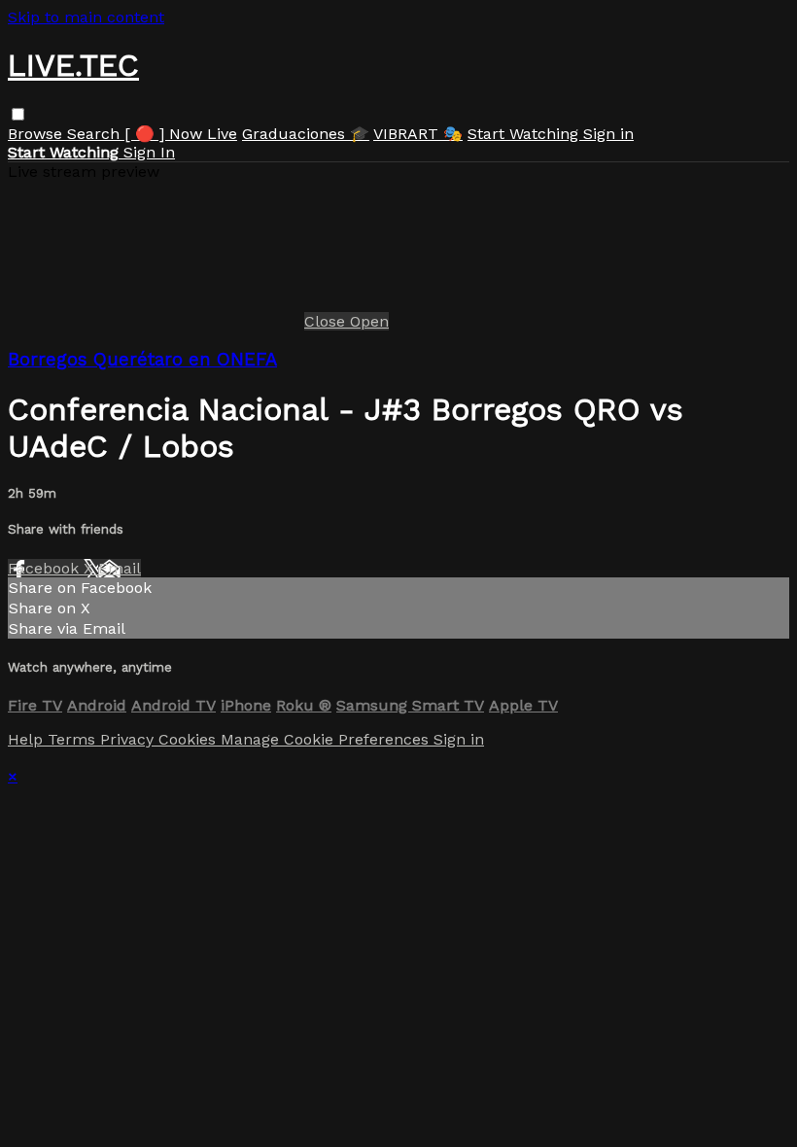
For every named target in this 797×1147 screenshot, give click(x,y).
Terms (74, 739)
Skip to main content (86, 17)
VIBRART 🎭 (418, 133)
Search (95, 133)
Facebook (46, 568)
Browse (37, 133)
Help (28, 739)
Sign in (608, 133)
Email (119, 568)
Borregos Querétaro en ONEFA (142, 359)
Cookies (189, 739)
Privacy (129, 739)
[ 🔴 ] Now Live (180, 133)
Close (327, 321)
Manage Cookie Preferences (327, 739)
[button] (18, 114)
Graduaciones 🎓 (305, 133)
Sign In (149, 152)
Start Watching (525, 133)
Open (369, 321)
